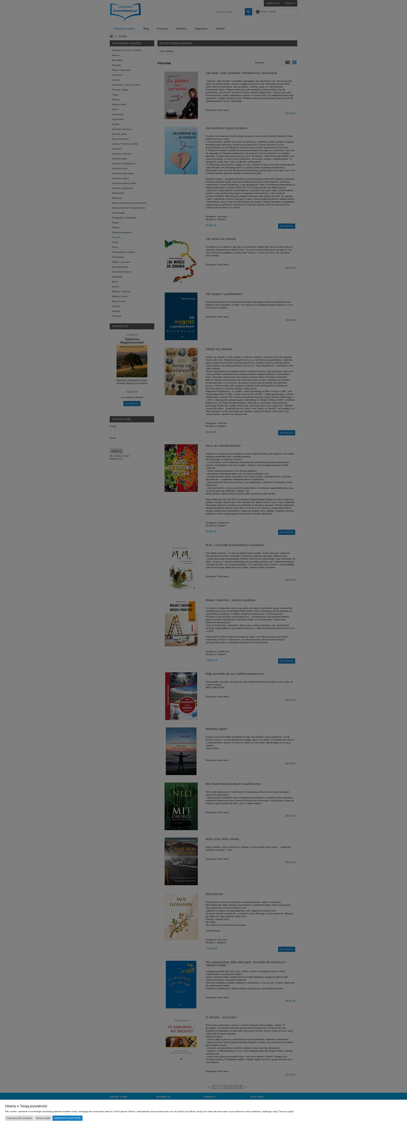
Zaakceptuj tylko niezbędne (19, 1118)
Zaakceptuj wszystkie (67, 1118)
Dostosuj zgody (43, 1118)
